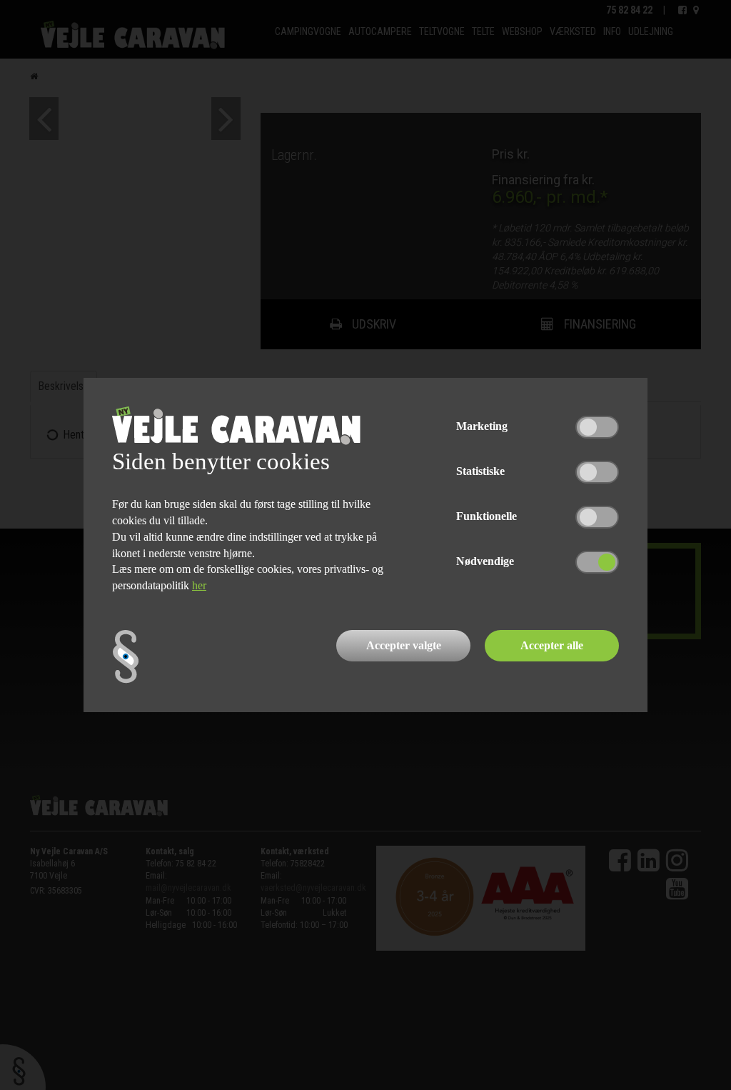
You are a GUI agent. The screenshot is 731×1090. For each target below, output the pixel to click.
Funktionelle (486, 516)
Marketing (482, 426)
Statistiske (480, 471)
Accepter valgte (403, 645)
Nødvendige (485, 561)
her (199, 585)
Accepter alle (551, 645)
